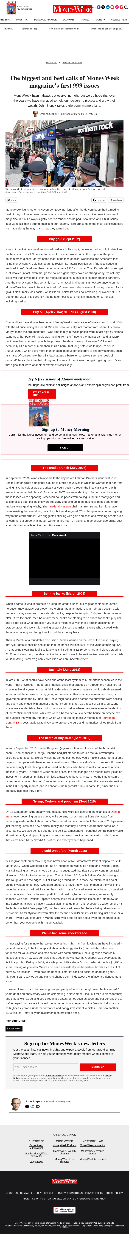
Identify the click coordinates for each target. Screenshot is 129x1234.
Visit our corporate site (103, 1226)
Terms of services (54, 1075)
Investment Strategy (72, 63)
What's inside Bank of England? (106, 28)
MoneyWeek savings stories (92, 1155)
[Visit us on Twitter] (103, 7)
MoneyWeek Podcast (64, 1148)
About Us (12, 1196)
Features (92, 113)
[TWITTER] (28, 1106)
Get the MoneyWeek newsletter (36, 1158)
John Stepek (50, 114)
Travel (85, 19)
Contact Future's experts (36, 1196)
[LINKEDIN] (33, 1106)
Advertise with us (34, 1202)
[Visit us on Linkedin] (108, 7)
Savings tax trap (30, 28)
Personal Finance (45, 19)
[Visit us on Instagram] (117, 7)
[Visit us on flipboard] (121, 7)
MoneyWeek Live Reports (64, 1163)
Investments (51, 63)
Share (13, 200)
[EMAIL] (38, 1106)
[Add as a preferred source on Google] (64, 1213)
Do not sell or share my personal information (77, 1202)
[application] (64, 558)
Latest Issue (36, 1165)
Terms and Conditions (69, 1196)
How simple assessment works (64, 28)
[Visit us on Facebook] (99, 7)
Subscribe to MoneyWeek (36, 1149)
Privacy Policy (94, 1196)
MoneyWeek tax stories (93, 1162)
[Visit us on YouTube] (112, 7)
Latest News (14, 1028)
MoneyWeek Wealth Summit (64, 1155)
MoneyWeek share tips (92, 1148)
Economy (68, 19)
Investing (22, 19)
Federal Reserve (60, 506)
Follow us (101, 200)
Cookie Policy (114, 1196)
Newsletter (117, 200)
